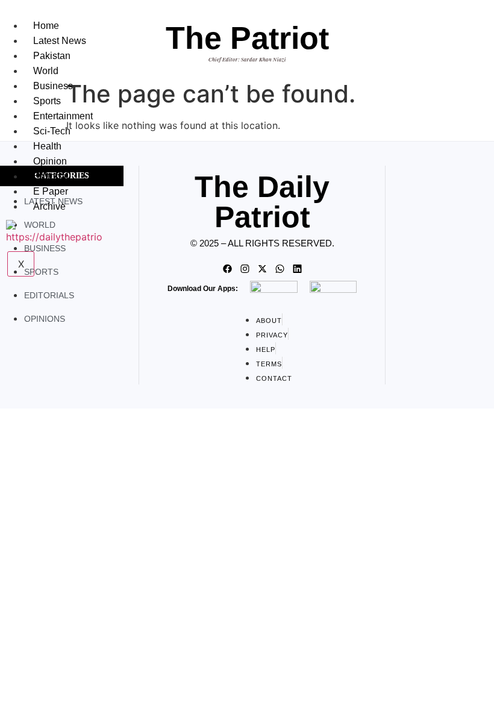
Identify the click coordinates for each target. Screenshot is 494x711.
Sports (47, 101)
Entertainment (63, 116)
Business (53, 86)
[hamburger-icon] (110, 23)
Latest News (59, 41)
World (45, 71)
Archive (49, 206)
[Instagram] (244, 269)
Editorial (51, 176)
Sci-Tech (51, 131)
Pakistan (51, 56)
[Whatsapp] (279, 269)
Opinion (50, 161)
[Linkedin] (297, 269)
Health (47, 146)
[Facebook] (227, 269)
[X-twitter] (262, 269)
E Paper (50, 191)
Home (46, 25)
